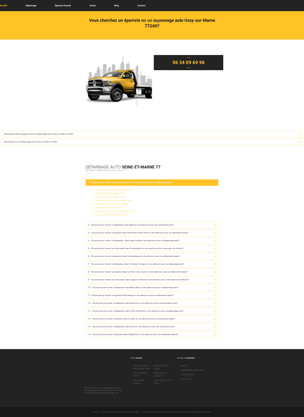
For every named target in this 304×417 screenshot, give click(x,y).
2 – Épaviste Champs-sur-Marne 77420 (108, 193)
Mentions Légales (169, 412)
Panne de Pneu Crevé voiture (163, 381)
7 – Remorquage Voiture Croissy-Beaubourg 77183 (113, 211)
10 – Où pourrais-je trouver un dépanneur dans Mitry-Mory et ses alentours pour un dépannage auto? (133, 287)
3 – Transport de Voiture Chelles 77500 (108, 197)
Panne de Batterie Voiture (140, 374)
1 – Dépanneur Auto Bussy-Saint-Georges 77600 (112, 190)
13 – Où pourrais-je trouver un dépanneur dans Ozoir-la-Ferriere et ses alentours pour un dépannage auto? (136, 311)
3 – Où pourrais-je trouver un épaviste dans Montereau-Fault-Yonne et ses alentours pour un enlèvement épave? (138, 233)
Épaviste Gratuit (63, 5)
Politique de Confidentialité (189, 412)
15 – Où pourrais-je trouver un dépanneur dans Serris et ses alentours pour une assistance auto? (131, 326)
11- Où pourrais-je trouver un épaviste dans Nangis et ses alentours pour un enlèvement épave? (131, 295)
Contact (141, 5)
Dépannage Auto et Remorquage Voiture (141, 367)
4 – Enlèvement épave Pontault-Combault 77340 (112, 200)
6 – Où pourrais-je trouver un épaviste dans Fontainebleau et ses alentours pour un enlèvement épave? (134, 256)
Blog (116, 5)
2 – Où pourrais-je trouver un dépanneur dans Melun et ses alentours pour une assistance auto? (131, 225)
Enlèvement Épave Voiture (161, 367)
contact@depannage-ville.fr (192, 370)
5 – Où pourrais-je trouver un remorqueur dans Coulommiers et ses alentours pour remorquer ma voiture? (135, 248)
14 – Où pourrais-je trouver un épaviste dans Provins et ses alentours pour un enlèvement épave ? (132, 319)
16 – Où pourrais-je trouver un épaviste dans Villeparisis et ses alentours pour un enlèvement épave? (133, 334)
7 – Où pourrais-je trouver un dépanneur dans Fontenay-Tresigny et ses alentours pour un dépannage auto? (136, 264)
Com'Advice (156, 412)
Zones (93, 5)
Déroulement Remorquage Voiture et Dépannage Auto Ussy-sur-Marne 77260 (38, 134)
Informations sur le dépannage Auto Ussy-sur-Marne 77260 (30, 142)
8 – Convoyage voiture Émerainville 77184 (109, 215)
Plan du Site (206, 412)
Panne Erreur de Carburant (160, 374)
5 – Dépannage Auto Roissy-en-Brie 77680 (110, 204)
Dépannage (31, 5)
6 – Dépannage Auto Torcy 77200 (106, 207)
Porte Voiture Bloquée (138, 381)
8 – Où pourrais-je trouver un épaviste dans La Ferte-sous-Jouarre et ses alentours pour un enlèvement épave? (138, 272)
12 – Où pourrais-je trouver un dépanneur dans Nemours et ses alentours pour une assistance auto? (133, 303)
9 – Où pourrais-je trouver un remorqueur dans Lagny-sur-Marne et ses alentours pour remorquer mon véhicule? (138, 280)
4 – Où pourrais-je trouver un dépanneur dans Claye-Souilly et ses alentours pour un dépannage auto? (133, 240)
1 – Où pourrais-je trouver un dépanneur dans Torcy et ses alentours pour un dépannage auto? (130, 182)
